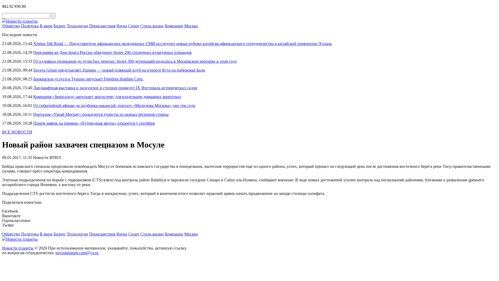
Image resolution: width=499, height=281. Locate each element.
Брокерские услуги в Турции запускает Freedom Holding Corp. (88, 79)
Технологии (77, 26)
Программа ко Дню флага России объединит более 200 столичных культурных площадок (112, 52)
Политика (30, 26)
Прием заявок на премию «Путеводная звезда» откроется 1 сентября (94, 123)
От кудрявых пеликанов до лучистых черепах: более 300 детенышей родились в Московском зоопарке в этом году (135, 61)
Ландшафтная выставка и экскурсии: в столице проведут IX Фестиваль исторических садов (115, 88)
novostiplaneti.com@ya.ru (77, 253)
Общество (11, 26)
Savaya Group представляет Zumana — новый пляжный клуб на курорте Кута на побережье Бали (119, 70)
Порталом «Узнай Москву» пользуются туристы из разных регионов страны (101, 114)
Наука (121, 26)
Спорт (133, 26)
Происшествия (102, 26)
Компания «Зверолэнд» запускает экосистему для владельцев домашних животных (107, 96)
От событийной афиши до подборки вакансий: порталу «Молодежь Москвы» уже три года (114, 105)
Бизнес (60, 26)
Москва (191, 26)
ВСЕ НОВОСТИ (17, 132)
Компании (174, 26)
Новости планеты (18, 248)
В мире (46, 26)
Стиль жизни (152, 26)
